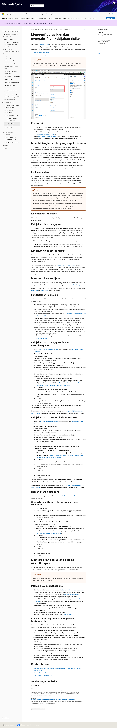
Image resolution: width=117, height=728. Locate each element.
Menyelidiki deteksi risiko (41, 673)
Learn (32, 29)
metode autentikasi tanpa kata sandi (64, 496)
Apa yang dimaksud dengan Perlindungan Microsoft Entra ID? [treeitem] (12, 44)
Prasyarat (100, 32)
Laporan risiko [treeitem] (8, 79)
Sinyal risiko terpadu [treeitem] (9, 99)
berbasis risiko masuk (69, 590)
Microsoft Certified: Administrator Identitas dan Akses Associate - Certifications (53, 699)
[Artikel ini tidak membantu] (100, 54)
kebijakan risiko (44, 45)
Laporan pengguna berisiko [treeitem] (11, 82)
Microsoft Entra (47, 29)
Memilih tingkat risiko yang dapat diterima (48, 533)
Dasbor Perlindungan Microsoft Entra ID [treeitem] (10, 60)
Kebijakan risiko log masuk (42, 55)
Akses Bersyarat (67, 614)
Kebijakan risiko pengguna (42, 52)
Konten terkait (101, 43)
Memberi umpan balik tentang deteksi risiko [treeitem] (10, 138)
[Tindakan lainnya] (84, 29)
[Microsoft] (3, 14)
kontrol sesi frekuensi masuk (67, 265)
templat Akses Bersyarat (75, 285)
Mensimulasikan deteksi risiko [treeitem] (10, 129)
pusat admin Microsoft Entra (49, 349)
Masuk (113, 14)
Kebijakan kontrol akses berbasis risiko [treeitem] (10, 72)
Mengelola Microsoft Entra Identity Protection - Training (46, 690)
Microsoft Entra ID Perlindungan (62, 29)
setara (81, 590)
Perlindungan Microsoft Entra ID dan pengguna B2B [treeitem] (12, 96)
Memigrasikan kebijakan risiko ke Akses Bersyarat (106, 40)
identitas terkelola (41, 338)
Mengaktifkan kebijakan (104, 38)
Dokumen (38, 29)
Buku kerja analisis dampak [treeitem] (11, 142)
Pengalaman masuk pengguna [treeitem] (9, 86)
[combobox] (11, 31)
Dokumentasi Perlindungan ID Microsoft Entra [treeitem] (11, 35)
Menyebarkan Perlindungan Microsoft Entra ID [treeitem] (11, 106)
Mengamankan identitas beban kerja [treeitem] (11, 91)
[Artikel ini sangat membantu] (98, 54)
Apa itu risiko (38, 671)
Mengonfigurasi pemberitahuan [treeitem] (8, 111)
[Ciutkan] (19, 28)
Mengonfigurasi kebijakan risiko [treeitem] (10, 124)
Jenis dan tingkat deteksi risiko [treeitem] (11, 67)
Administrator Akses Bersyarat (47, 136)
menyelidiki (34, 291)
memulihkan (44, 291)
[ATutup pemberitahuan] (114, 3)
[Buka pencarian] (109, 14)
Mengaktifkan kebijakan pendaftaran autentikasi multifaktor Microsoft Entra (57, 668)
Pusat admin (110, 18)
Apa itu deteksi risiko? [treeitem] (10, 64)
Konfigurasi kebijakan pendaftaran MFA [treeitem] (11, 119)
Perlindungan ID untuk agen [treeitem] (12, 76)
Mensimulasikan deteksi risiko (43, 675)
